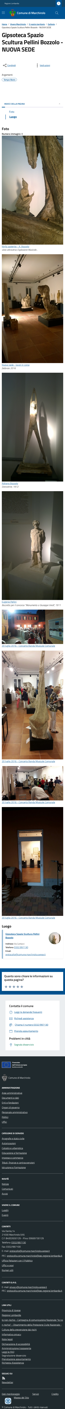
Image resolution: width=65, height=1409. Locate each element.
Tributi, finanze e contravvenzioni (18, 1162)
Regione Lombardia (12, 3)
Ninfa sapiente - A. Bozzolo (15, 246)
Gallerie (51, 24)
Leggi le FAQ (8, 1352)
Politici (5, 1117)
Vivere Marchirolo (18, 24)
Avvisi (5, 1193)
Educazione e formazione (14, 1153)
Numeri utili (7, 1270)
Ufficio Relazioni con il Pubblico (17, 1260)
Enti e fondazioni (10, 1102)
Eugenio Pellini (9, 602)
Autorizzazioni (9, 1143)
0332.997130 (21, 947)
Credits (55, 1394)
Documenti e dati (10, 1098)
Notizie (5, 1184)
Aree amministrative (12, 1093)
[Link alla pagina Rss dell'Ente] (3, 1378)
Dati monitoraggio (11, 1394)
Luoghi (5, 1210)
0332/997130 (18, 1242)
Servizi (35, 1394)
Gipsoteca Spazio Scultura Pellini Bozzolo (22, 935)
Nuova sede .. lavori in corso (15, 365)
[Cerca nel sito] (55, 13)
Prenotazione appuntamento (16, 1359)
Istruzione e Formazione (14, 1167)
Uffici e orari (8, 1265)
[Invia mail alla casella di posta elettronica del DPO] (28, 1287)
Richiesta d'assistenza (13, 1363)
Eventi (5, 1215)
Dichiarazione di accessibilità (16, 1344)
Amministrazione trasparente (16, 1348)
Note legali (7, 1339)
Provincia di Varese (11, 1310)
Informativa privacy (11, 1334)
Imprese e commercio (12, 1158)
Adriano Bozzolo (10, 483)
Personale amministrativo (15, 1112)
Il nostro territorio (37, 24)
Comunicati (7, 1189)
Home (4, 24)
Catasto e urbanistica (12, 1148)
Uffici (4, 1122)
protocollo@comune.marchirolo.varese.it (25, 954)
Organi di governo (11, 1107)
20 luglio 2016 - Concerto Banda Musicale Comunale (28, 646)
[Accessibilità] (8, 1401)
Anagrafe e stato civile (13, 1138)
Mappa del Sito (21, 1397)
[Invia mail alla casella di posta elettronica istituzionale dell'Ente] (30, 1250)
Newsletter (7, 1382)
